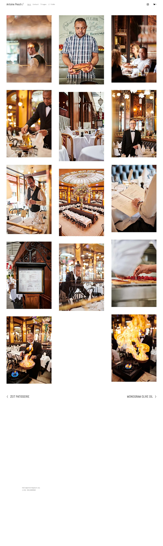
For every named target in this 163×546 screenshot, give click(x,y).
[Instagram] (148, 4)
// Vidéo (51, 4)
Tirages (43, 4)
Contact (36, 4)
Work (29, 4)
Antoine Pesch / (15, 4)
